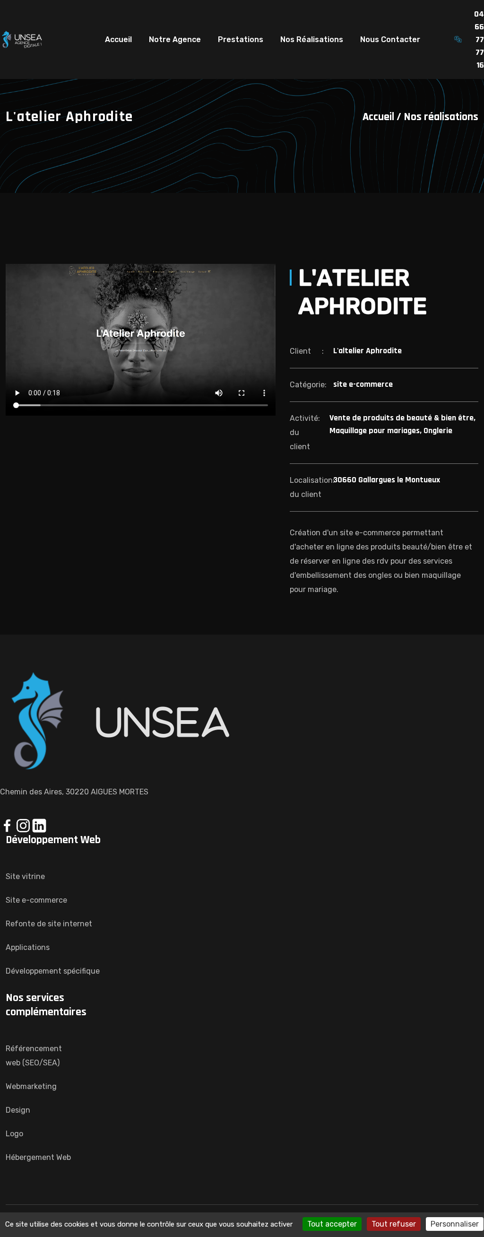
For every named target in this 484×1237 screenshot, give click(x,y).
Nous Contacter (390, 39)
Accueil (118, 39)
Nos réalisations (441, 117)
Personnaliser (455, 1224)
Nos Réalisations (311, 39)
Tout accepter (332, 1224)
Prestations (240, 39)
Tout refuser (394, 1224)
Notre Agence (175, 39)
